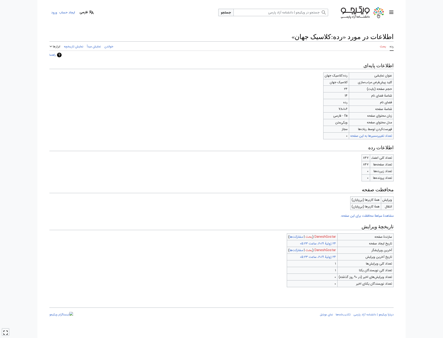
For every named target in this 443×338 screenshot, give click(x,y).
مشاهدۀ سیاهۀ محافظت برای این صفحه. (367, 215)
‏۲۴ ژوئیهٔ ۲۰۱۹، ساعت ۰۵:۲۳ (318, 243)
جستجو (226, 12)
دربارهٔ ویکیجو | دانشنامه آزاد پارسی (373, 314)
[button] (391, 12)
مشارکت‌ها (296, 236)
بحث (308, 236)
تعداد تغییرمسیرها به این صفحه (371, 135)
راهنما (52, 55)
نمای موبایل (326, 314)
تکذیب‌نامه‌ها (343, 314)
